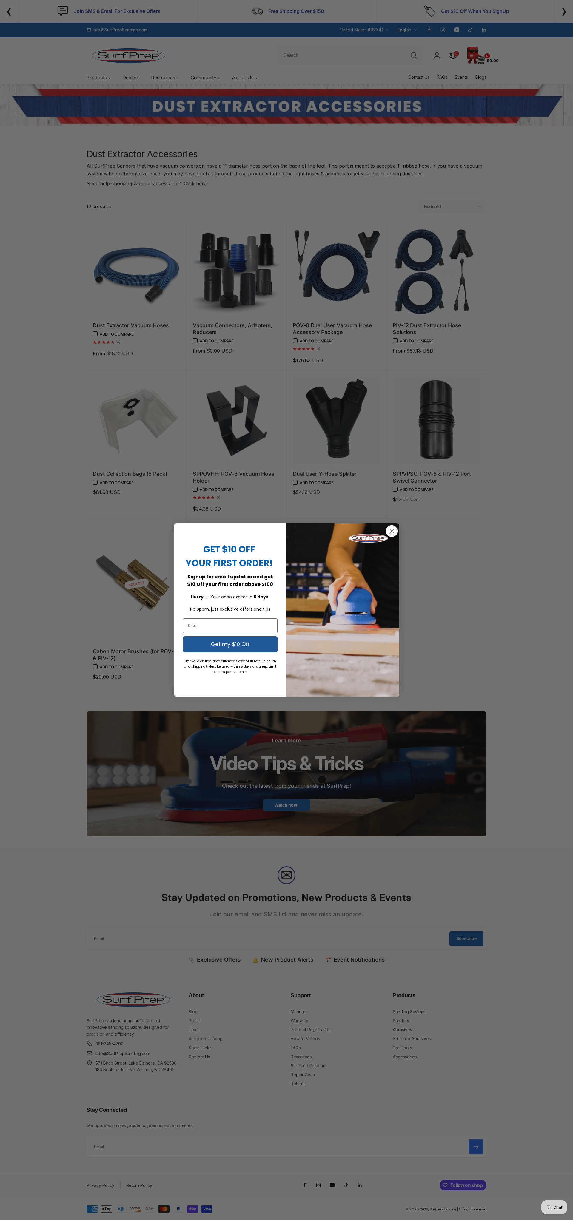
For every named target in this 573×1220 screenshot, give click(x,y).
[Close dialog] (391, 531)
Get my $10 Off (230, 644)
